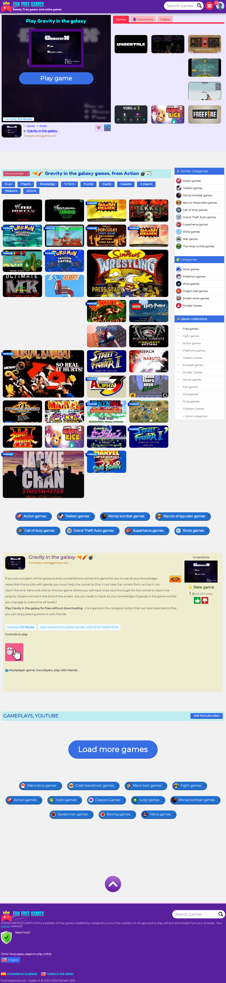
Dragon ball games (195, 291)
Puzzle (88, 184)
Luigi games (149, 800)
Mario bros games (41, 785)
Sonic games (191, 269)
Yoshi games (66, 800)
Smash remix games (196, 298)
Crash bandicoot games (94, 785)
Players (26, 184)
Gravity (106, 184)
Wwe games (191, 283)
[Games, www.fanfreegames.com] (23, 6)
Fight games (191, 336)
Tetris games (160, 814)
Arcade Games (192, 305)
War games (190, 239)
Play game (56, 78)
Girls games (190, 394)
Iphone (31, 190)
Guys (8, 184)
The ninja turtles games (198, 246)
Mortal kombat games (197, 195)
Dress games (191, 401)
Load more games (113, 749)
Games (121, 19)
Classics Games (192, 357)
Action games (192, 180)
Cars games (190, 387)
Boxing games (118, 814)
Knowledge (47, 184)
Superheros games (195, 224)
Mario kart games (147, 785)
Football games (193, 365)
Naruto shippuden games (200, 202)
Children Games (193, 408)
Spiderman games (73, 814)
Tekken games (192, 188)
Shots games (191, 231)
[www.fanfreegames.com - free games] (23, 916)
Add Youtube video (206, 715)
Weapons (11, 190)
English (13, 960)
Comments (143, 19)
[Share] (107, 127)
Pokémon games (194, 276)
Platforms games (194, 350)
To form (69, 184)
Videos (165, 19)
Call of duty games (195, 210)
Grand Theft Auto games (199, 217)
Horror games (192, 379)
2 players (146, 184)
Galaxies (125, 184)
